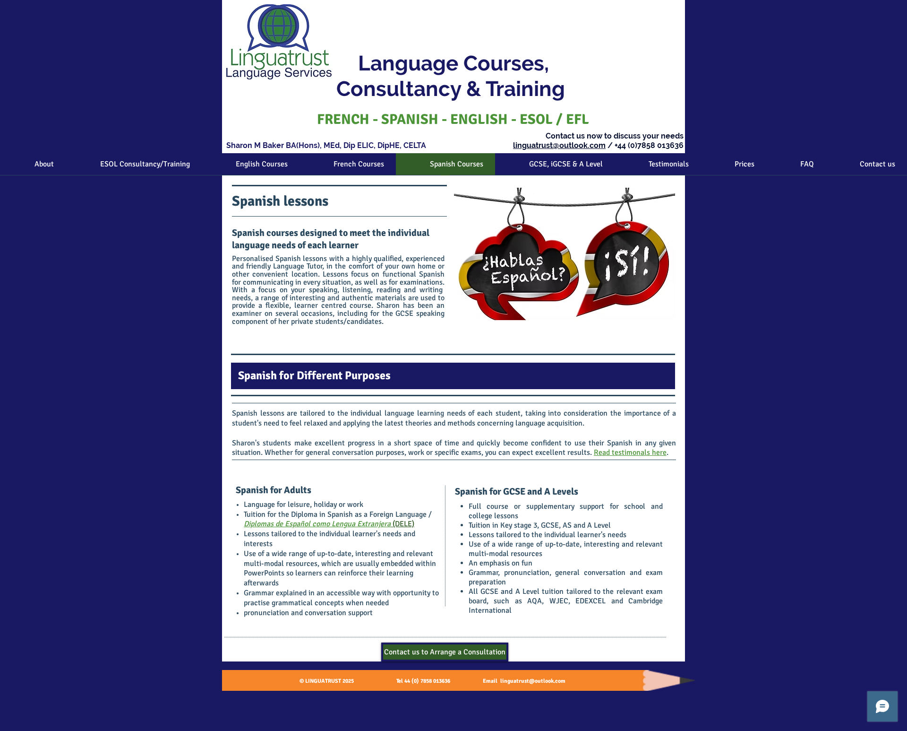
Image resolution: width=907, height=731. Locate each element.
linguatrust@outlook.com (559, 145)
